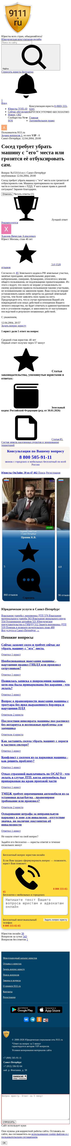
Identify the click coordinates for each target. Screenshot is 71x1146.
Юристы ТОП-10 (17, 108)
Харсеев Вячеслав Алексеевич (18, 236)
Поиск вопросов (11, 975)
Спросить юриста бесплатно (17, 71)
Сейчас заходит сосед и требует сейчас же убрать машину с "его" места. (30, 646)
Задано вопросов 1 (11, 135)
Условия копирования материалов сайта (32, 1050)
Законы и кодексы (12, 980)
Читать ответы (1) (24, 194)
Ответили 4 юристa (12, 734)
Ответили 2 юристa (12, 714)
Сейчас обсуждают (18, 111)
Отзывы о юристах (12, 963)
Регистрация (53, 472)
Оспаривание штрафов (21, 621)
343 (25, 936)
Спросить (28, 597)
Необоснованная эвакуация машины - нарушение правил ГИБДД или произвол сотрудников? (31, 664)
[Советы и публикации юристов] (17, 33)
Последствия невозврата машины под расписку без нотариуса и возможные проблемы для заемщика (35, 724)
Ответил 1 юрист (11, 654)
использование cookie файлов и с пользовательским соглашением (35, 1135)
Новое (14, 114)
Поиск (41, 472)
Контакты (7, 991)
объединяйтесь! (33, 36)
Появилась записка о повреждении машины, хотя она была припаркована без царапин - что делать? (35, 684)
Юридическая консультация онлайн (21, 39)
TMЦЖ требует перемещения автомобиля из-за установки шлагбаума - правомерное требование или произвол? (35, 797)
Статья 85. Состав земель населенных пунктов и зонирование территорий (32, 442)
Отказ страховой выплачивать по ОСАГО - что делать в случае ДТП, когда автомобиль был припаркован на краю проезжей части (35, 777)
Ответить (7, 194)
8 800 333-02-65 (11, 925)
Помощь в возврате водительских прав (30, 627)
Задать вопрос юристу (13, 325)
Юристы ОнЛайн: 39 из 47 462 (19, 472)
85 (17, 273)
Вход (4, 103)
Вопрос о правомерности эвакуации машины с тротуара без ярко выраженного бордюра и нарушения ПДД (35, 704)
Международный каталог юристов (20, 958)
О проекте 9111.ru (12, 986)
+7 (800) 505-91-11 (12, 1058)
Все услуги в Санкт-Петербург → (20, 630)
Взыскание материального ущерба (31, 617)
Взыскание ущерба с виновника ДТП (24, 615)
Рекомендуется (9, 222)
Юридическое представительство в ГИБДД (27, 623)
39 (22, 933)
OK (4, 1143)
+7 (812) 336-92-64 (12, 1066)
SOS (10, 120)
